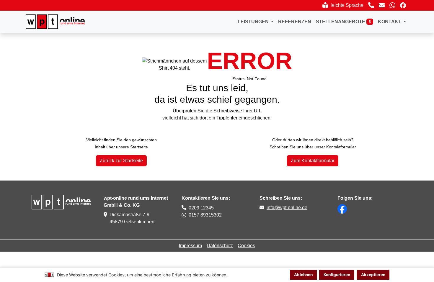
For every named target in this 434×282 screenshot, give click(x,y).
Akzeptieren (373, 274)
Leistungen (254, 21)
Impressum (190, 245)
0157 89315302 (205, 214)
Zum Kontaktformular (313, 160)
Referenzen (294, 21)
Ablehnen (303, 274)
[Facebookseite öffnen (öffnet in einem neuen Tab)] (403, 5)
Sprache (342, 6)
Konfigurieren (337, 274)
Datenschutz (220, 245)
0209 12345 (201, 207)
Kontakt (390, 21)
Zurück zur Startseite (121, 160)
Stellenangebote (343, 21)
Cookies (246, 245)
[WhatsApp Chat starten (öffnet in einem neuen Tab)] (392, 5)
